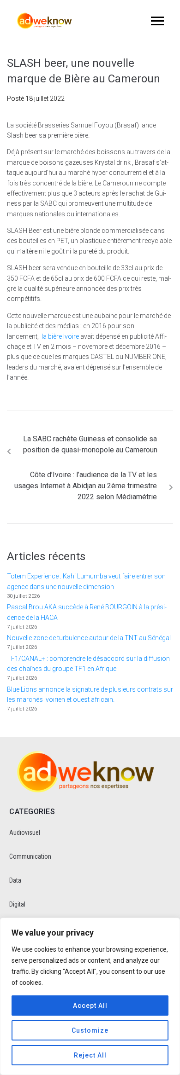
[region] (90, 996)
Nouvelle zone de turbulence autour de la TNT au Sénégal (89, 638)
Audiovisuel (24, 832)
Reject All (90, 1055)
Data (15, 880)
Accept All (90, 1005)
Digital (17, 904)
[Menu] (156, 21)
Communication (30, 856)
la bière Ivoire (60, 336)
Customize (90, 1030)
